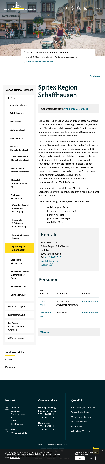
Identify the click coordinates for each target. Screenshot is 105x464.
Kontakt (9, 359)
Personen (10, 367)
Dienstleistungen (16, 306)
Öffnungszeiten (16, 338)
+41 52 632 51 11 (19, 432)
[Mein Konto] (85, 8)
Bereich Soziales (19, 286)
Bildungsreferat (17, 130)
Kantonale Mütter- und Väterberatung (19, 223)
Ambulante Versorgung (16, 196)
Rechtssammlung (16, 314)
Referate (12, 98)
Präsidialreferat (17, 113)
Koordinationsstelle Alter (20, 236)
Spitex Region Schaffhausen (19, 249)
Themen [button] (45, 332)
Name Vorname (44, 292)
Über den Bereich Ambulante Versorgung (20, 208)
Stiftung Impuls (18, 294)
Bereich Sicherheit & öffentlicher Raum (20, 274)
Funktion (60, 293)
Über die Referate (18, 104)
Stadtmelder (77, 426)
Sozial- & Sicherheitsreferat (19, 148)
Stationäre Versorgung (16, 261)
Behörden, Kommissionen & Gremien (16, 326)
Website (47, 264)
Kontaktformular (50, 261)
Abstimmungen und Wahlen (84, 407)
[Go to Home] (27, 52)
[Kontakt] (72, 8)
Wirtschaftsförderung (81, 431)
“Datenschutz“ (15, 458)
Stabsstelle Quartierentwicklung (20, 183)
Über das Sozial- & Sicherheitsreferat (20, 158)
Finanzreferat (16, 138)
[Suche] (79, 8)
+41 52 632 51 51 (54, 257)
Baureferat (15, 121)
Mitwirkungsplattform (81, 417)
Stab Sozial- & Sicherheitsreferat (20, 170)
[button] (66, 8)
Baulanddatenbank (80, 412)
